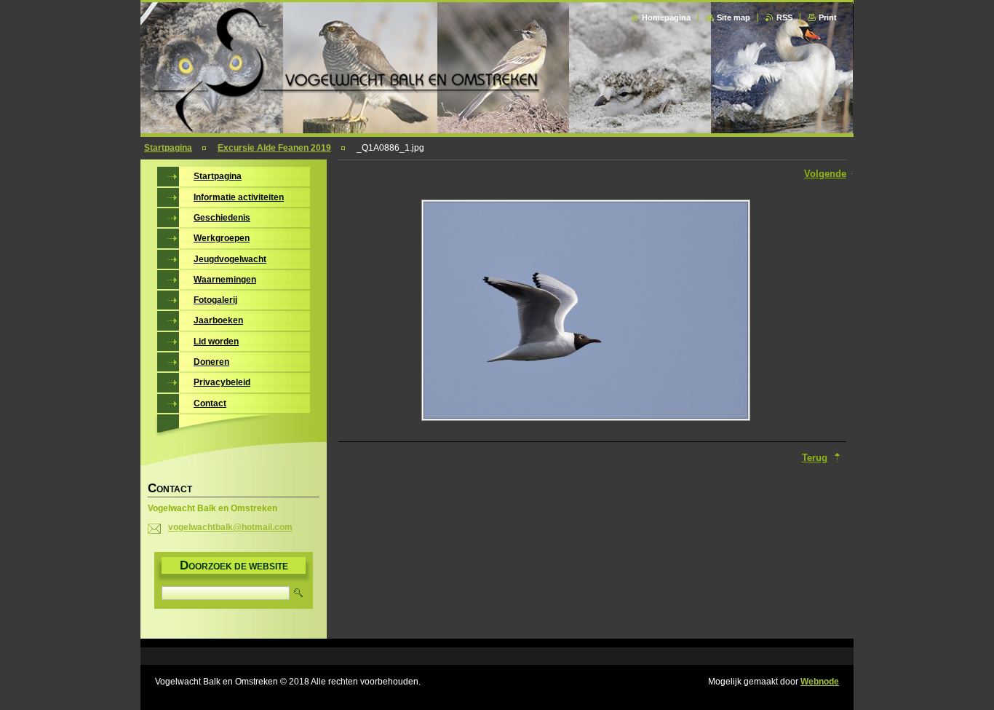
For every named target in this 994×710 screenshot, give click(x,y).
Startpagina (168, 147)
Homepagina (666, 17)
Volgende (825, 173)
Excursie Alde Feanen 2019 (274, 147)
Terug (814, 457)
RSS (784, 17)
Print (828, 17)
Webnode (819, 681)
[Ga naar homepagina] (498, 129)
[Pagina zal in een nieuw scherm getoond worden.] (586, 312)
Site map (733, 17)
